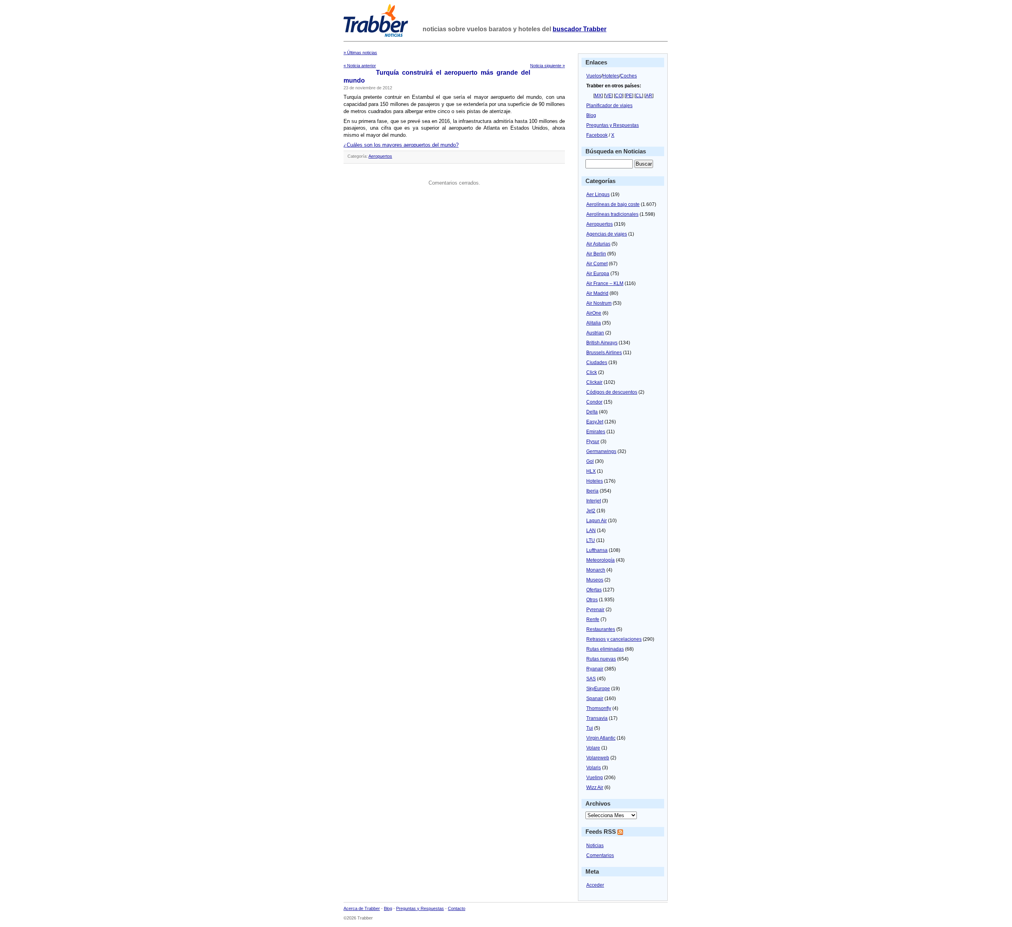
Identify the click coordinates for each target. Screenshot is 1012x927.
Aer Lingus (598, 194)
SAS (591, 679)
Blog (591, 115)
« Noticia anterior (360, 65)
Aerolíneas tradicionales (612, 214)
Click (591, 372)
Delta (592, 412)
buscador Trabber (579, 29)
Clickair (594, 382)
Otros (592, 599)
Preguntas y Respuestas (612, 125)
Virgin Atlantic (601, 738)
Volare (593, 748)
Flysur (592, 441)
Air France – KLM (604, 283)
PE (629, 95)
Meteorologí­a (600, 560)
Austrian (595, 333)
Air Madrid (597, 293)
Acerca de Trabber (362, 908)
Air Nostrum (599, 303)
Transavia (597, 718)
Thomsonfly (598, 708)
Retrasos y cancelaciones (614, 639)
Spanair (594, 698)
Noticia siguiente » (547, 65)
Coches (628, 76)
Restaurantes (600, 629)
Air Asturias (598, 244)
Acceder (595, 885)
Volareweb (597, 758)
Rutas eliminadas (605, 649)
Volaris (593, 767)
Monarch (595, 570)
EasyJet (594, 422)
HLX (591, 471)
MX (598, 95)
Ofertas (594, 590)
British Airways (601, 343)
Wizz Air (594, 787)
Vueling (594, 777)
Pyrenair (595, 609)
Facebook (597, 135)
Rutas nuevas (601, 659)
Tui (589, 728)
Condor (594, 402)
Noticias (595, 845)
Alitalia (593, 323)
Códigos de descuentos (611, 392)
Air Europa (597, 273)
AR (649, 95)
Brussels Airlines (604, 352)
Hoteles (610, 76)
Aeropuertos (380, 156)
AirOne (593, 313)
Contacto (456, 908)
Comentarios (600, 855)
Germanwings (601, 451)
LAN (591, 530)
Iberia (592, 491)
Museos (594, 580)
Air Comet (597, 263)
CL (639, 95)
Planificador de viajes (609, 105)
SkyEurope (598, 688)
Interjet (593, 501)
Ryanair (594, 669)
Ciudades (596, 362)
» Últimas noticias (360, 52)
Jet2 (590, 511)
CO (618, 95)
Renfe (592, 619)
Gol (590, 461)
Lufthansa (597, 550)
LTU (590, 540)
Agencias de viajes (606, 234)
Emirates (595, 431)
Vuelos (593, 76)
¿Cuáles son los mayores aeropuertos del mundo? (401, 145)
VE (608, 95)
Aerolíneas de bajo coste (613, 204)
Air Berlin (596, 254)
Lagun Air (596, 520)
